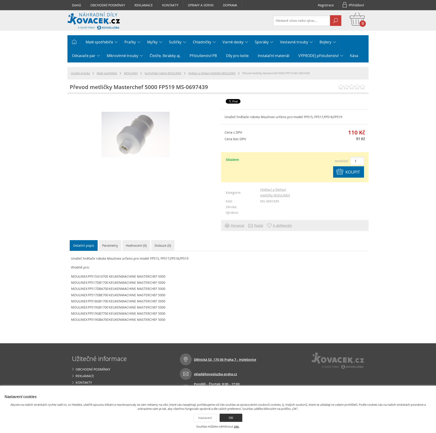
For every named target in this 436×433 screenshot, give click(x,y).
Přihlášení (356, 5)
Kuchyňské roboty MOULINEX (163, 73)
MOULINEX (131, 73)
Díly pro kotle (237, 55)
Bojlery (325, 42)
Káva (354, 55)
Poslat (258, 225)
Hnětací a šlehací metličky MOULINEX (211, 73)
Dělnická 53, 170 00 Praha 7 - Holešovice (225, 359)
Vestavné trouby (294, 42)
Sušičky (175, 42)
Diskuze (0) (163, 245)
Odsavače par (83, 55)
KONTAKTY (170, 5)
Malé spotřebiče (99, 42)
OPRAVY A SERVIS (201, 5)
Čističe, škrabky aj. (165, 55)
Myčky (152, 42)
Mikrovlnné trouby (122, 55)
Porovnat (237, 225)
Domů (76, 5)
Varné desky (233, 42)
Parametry (110, 245)
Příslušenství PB (203, 55)
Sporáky (262, 42)
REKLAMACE (143, 5)
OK (231, 418)
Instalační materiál (273, 55)
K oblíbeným (282, 225)
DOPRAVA (230, 5)
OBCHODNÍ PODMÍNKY (107, 5)
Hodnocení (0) (136, 245)
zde (236, 426)
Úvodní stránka (80, 73)
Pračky (130, 42)
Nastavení (205, 418)
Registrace (326, 5)
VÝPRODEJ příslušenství (318, 55)
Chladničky (202, 42)
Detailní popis (83, 245)
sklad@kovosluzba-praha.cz (215, 374)
